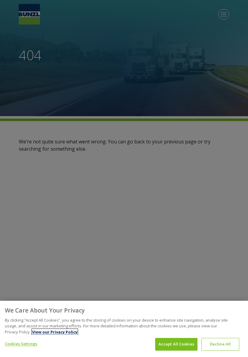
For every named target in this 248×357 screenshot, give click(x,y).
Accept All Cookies (176, 344)
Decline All (220, 344)
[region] (124, 329)
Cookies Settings (21, 343)
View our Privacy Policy (54, 332)
